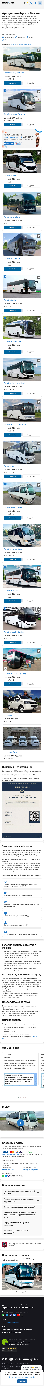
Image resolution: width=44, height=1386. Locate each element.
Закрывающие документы (10, 1154)
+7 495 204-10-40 (8, 1169)
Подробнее (31, 83)
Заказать (12, 83)
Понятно (22, 1381)
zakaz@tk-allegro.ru (30, 1169)
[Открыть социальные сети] (35, 3)
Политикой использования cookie (22, 1377)
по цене (14, 44)
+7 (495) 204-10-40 (9, 1308)
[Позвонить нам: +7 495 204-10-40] (31, 3)
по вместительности (25, 44)
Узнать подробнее (22, 1292)
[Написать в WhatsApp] (3, 1176)
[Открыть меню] (40, 3)
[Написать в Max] (8, 1176)
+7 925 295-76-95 (26, 1308)
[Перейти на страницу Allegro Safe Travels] (5, 1342)
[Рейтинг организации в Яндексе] (26, 3)
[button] (18, 1098)
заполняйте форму (13, 1039)
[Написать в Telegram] (6, 1176)
